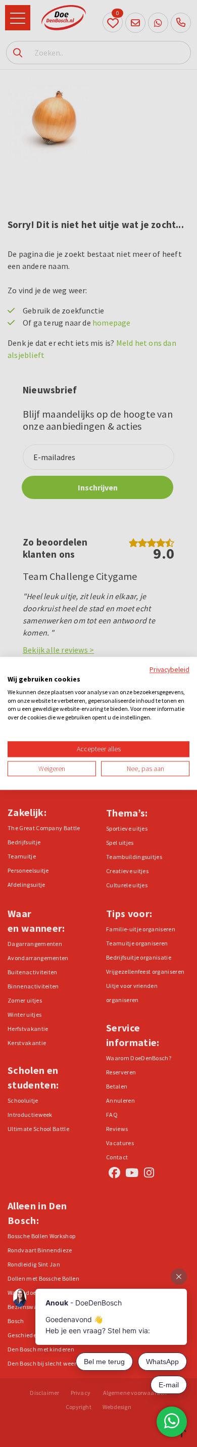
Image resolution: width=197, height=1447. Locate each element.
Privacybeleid (169, 669)
